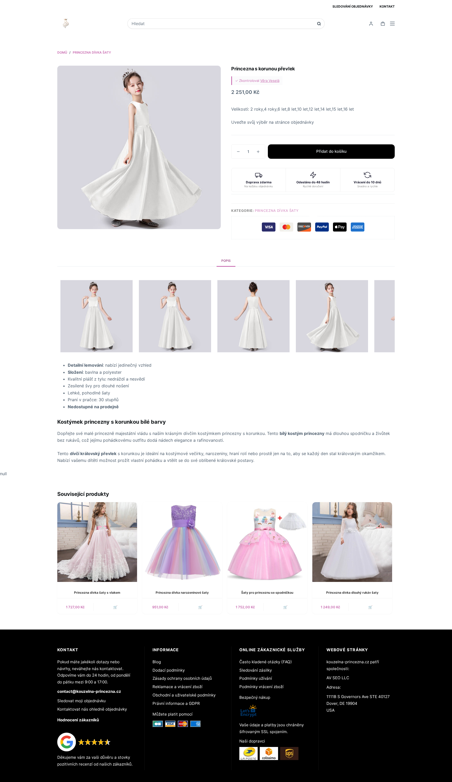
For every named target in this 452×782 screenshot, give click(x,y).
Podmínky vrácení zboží (261, 686)
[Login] (371, 24)
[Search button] (319, 23)
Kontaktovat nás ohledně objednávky (92, 709)
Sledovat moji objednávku (81, 700)
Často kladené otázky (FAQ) (265, 661)
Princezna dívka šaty (276, 210)
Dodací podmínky (168, 670)
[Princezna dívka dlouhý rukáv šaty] (352, 542)
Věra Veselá (269, 80)
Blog (156, 661)
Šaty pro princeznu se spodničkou (267, 592)
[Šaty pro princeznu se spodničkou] (267, 542)
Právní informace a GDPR (176, 703)
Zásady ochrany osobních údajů (182, 678)
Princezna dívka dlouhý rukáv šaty (352, 592)
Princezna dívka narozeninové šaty (182, 592)
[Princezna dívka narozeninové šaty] (182, 542)
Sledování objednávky (352, 6)
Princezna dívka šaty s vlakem (97, 592)
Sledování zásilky (255, 670)
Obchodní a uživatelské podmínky (184, 695)
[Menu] (392, 23)
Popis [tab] (226, 261)
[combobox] (222, 23)
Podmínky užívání (255, 678)
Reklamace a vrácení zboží (177, 686)
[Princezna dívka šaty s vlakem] (97, 542)
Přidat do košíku (331, 151)
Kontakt (387, 6)
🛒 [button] (200, 607)
